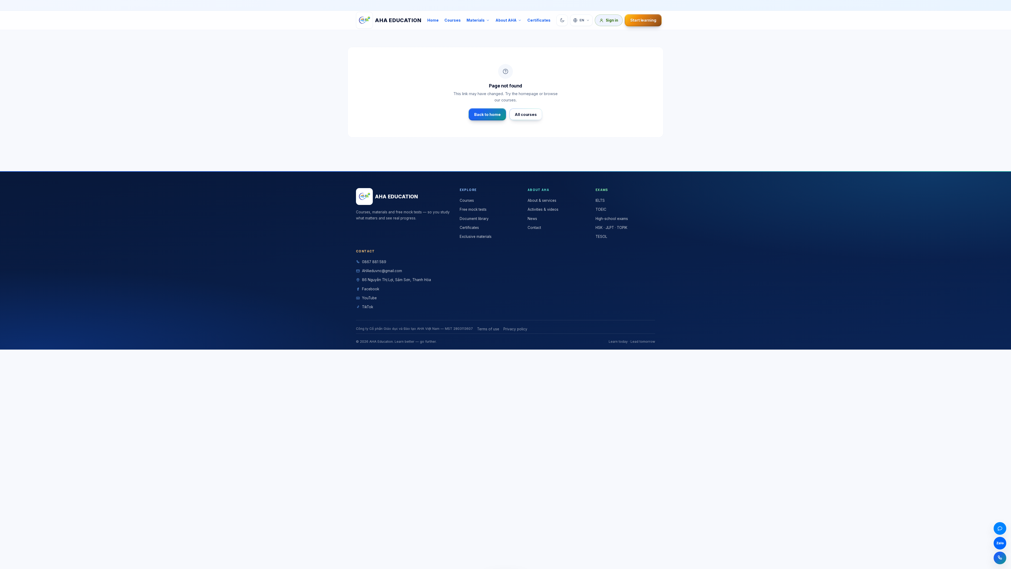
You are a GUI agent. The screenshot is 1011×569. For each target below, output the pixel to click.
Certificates (539, 20)
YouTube (369, 298)
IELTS (600, 200)
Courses (452, 20)
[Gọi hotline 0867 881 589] (1000, 558)
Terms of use (488, 329)
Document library (474, 219)
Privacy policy (515, 329)
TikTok (367, 307)
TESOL (601, 236)
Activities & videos (543, 209)
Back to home (487, 114)
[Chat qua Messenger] (1000, 528)
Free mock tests (473, 209)
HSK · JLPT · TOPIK (611, 227)
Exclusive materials (476, 236)
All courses (526, 114)
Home (433, 20)
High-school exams (612, 219)
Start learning (643, 20)
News (532, 219)
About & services (542, 200)
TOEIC (601, 209)
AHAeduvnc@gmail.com (382, 271)
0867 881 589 (374, 262)
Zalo (1000, 543)
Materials (476, 20)
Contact (534, 227)
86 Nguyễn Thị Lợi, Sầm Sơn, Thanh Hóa (396, 280)
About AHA (506, 20)
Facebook (370, 289)
